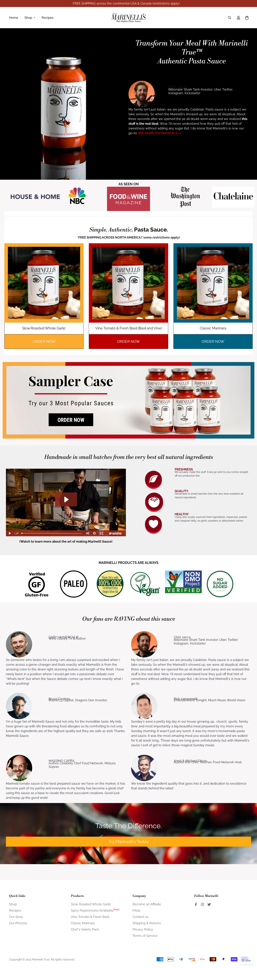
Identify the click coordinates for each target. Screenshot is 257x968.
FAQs (136, 910)
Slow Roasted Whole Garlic (91, 904)
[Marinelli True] (128, 17)
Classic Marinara (83, 923)
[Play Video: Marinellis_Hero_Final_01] (66, 499)
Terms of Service (145, 936)
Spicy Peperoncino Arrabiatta (95, 910)
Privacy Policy (143, 929)
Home (13, 17)
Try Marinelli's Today (128, 841)
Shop (28, 17)
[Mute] (87, 533)
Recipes (47, 17)
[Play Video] (9, 533)
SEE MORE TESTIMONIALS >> (159, 133)
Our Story (16, 917)
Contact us (140, 917)
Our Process (18, 923)
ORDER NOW (44, 341)
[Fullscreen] (101, 533)
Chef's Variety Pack (85, 929)
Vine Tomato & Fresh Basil (90, 917)
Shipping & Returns (147, 923)
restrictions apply (166, 3)
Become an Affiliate (147, 904)
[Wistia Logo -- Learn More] (115, 533)
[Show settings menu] (94, 533)
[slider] (52, 533)
